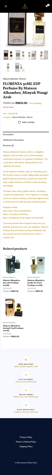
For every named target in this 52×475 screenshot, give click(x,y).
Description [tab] (8, 134)
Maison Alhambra (10, 79)
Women (22, 79)
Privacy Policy (26, 437)
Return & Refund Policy (26, 442)
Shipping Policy (26, 446)
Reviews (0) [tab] (8, 145)
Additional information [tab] (13, 140)
